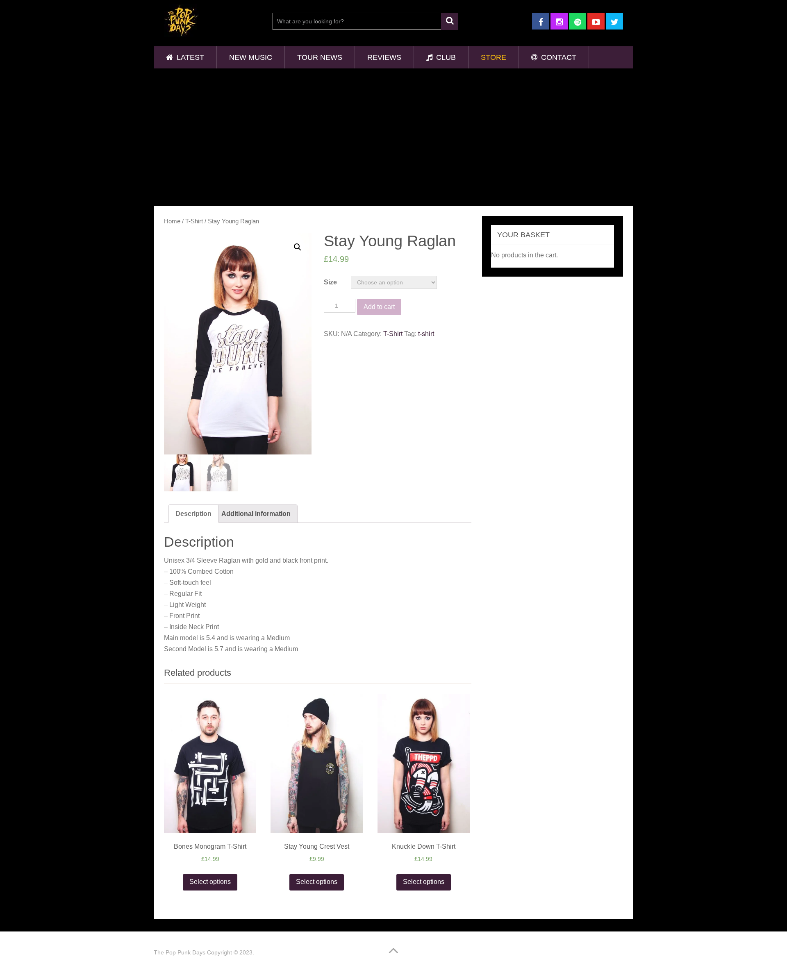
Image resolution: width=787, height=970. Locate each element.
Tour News (319, 57)
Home (172, 221)
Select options (210, 881)
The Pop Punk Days (179, 952)
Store (493, 57)
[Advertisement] (393, 136)
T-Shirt (194, 221)
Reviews (384, 57)
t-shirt (426, 333)
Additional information (256, 513)
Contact (557, 57)
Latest (189, 57)
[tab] (193, 513)
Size (330, 282)
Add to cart (379, 306)
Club (445, 57)
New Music (250, 57)
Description (193, 513)
